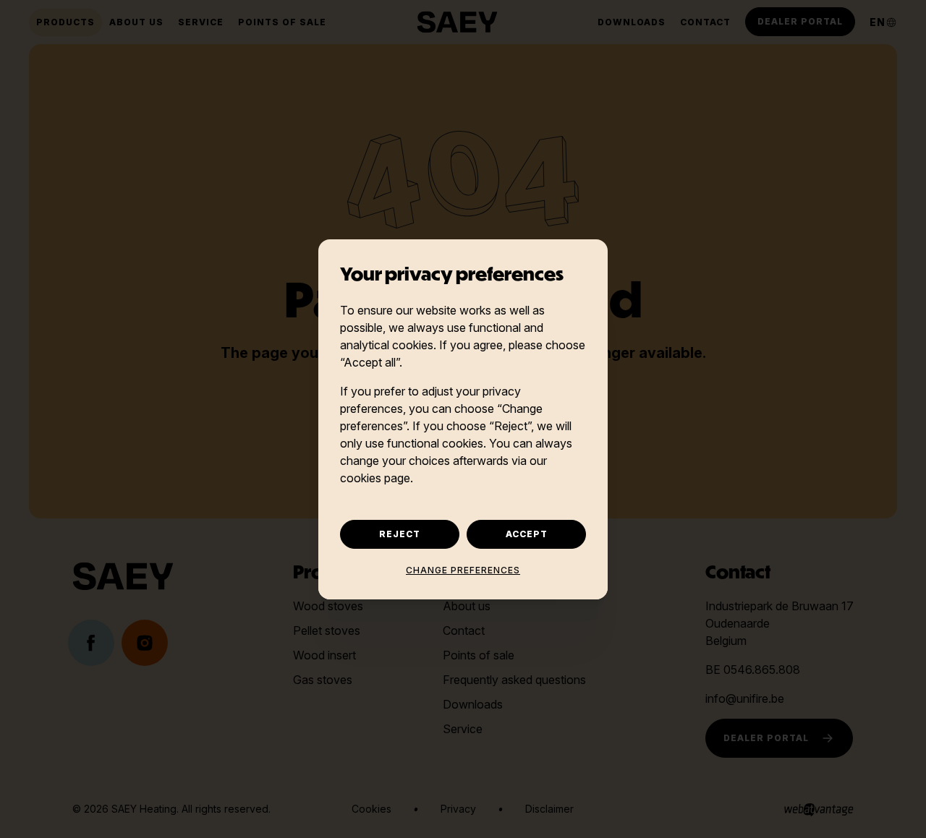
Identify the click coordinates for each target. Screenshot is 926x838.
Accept (527, 534)
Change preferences (463, 570)
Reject (399, 534)
